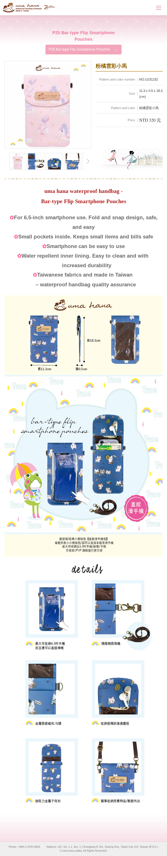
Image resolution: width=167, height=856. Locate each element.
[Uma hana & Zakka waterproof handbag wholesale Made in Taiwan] (28, 7)
